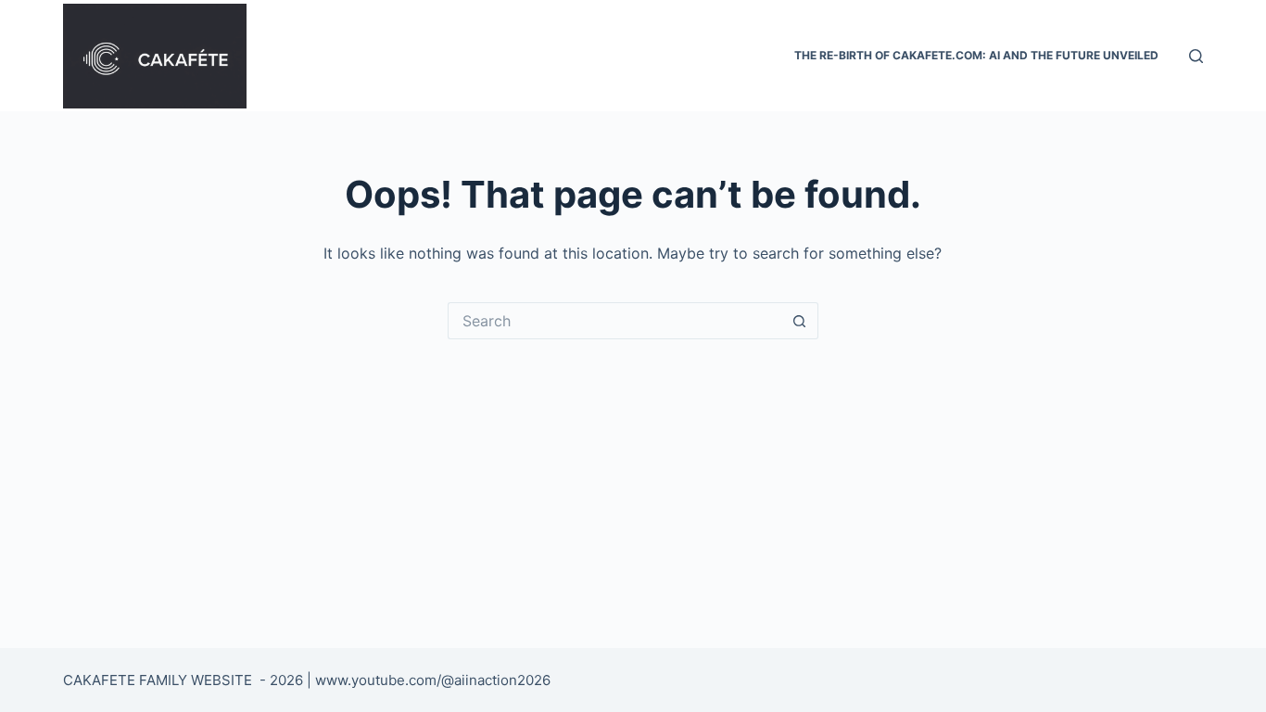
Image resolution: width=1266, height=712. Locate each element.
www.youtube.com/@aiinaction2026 (433, 680)
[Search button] (799, 320)
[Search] (1196, 56)
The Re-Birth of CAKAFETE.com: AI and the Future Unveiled (976, 55)
